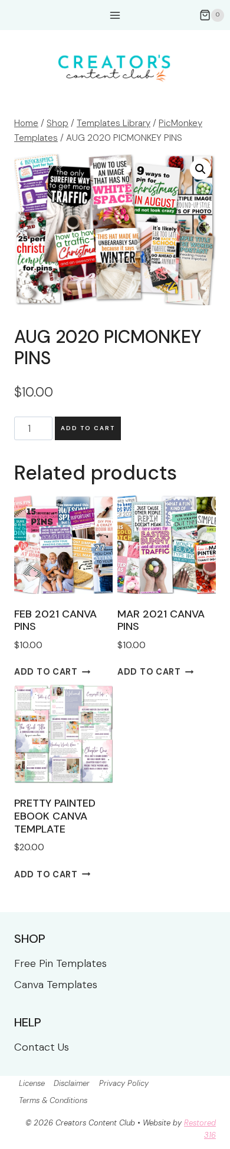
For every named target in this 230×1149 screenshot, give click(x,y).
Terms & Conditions (53, 1100)
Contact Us (41, 1047)
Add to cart (88, 428)
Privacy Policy (124, 1083)
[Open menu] (115, 15)
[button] (200, 169)
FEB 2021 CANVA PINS (55, 620)
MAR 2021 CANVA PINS (161, 620)
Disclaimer (72, 1083)
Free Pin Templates (60, 963)
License (32, 1083)
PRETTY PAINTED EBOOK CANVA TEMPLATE (55, 816)
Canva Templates (55, 985)
